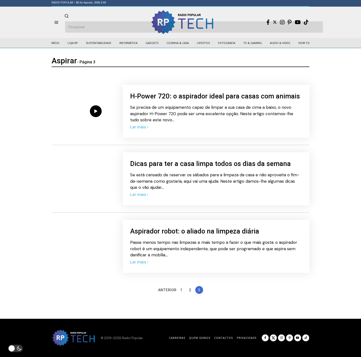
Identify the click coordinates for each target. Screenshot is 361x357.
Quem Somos (199, 338)
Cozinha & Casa (178, 43)
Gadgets (152, 43)
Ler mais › (139, 126)
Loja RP (73, 43)
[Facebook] (268, 22)
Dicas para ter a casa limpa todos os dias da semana (210, 164)
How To (304, 43)
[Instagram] (282, 22)
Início (55, 43)
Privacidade (247, 338)
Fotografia (226, 43)
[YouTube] (297, 22)
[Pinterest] (289, 22)
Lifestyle (203, 43)
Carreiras (177, 338)
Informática (128, 43)
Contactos (223, 338)
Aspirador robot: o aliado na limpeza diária (194, 231)
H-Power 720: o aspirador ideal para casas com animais (215, 96)
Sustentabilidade (98, 43)
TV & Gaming (252, 43)
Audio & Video (280, 43)
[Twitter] (275, 22)
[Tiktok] (306, 22)
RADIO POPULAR (62, 2)
